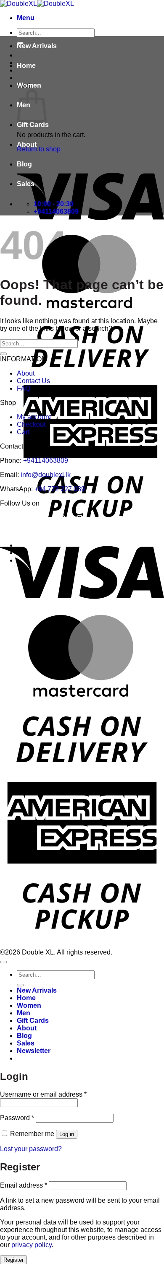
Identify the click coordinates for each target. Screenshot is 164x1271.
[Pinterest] (79, 519)
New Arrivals (37, 45)
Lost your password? (31, 1148)
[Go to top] (3, 962)
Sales (25, 183)
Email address (23, 1185)
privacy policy (31, 1244)
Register (13, 1260)
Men (23, 1013)
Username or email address (43, 1094)
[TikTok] (98, 519)
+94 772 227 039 (59, 489)
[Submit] (3, 354)
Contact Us (33, 380)
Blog (24, 164)
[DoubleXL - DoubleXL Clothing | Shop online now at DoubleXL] (37, 3)
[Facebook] (43, 519)
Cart (23, 432)
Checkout (31, 424)
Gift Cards (33, 124)
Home (26, 65)
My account (34, 416)
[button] (25, 17)
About (27, 144)
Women (29, 85)
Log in (66, 1134)
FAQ (23, 388)
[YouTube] (118, 519)
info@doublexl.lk (46, 474)
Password (17, 1117)
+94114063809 (45, 460)
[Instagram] (61, 519)
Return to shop (39, 149)
